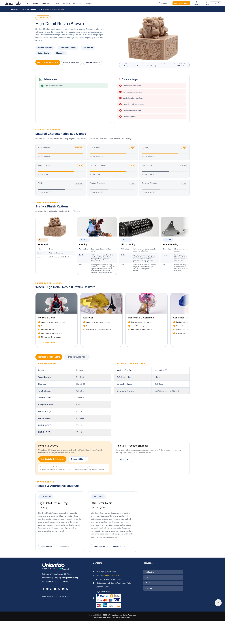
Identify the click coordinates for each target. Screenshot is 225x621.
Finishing (149, 588)
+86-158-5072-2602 (113, 576)
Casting (149, 583)
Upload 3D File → (78, 459)
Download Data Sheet (71, 62)
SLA (40, 9)
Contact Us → (124, 459)
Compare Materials (92, 62)
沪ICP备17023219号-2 (102, 617)
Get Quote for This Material (47, 62)
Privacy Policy (47, 596)
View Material (46, 546)
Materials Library (17, 9)
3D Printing (31, 9)
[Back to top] (218, 603)
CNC (147, 577)
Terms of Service (61, 596)
